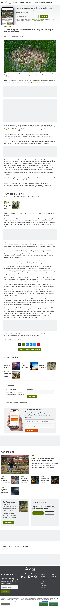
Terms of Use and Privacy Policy (38, 19)
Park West (32, 80)
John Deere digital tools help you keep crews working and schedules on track (7, 207)
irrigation (7, 129)
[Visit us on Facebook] (22, 576)
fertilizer (15, 129)
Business (7, 26)
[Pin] (38, 344)
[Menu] (2, 2)
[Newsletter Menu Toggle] (58, 2)
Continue (32, 396)
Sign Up (5, 591)
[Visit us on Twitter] (25, 576)
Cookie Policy (45, 601)
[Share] (27, 344)
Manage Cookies (5, 604)
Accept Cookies (43, 604)
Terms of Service (37, 20)
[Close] (57, 598)
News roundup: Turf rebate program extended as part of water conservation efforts (42, 365)
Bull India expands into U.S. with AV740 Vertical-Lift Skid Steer (24, 480)
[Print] (19, 344)
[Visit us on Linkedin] (29, 576)
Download (8, 522)
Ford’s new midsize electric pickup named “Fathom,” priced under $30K (5, 491)
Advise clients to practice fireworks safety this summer (7, 365)
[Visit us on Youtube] (32, 576)
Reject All (53, 604)
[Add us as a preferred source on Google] (23, 344)
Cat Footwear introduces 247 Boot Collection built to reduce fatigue (45, 480)
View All (49, 513)
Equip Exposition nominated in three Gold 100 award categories (5, 480)
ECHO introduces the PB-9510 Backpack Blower (42, 459)
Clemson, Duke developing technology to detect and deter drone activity (25, 365)
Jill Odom (6, 35)
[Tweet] (34, 344)
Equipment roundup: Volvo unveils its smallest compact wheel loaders (7, 375)
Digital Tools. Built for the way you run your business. (43, 508)
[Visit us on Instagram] (35, 576)
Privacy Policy (29, 20)
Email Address (31, 389)
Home (32, 455)
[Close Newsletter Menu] (58, 8)
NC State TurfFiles (27, 277)
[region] (30, 601)
